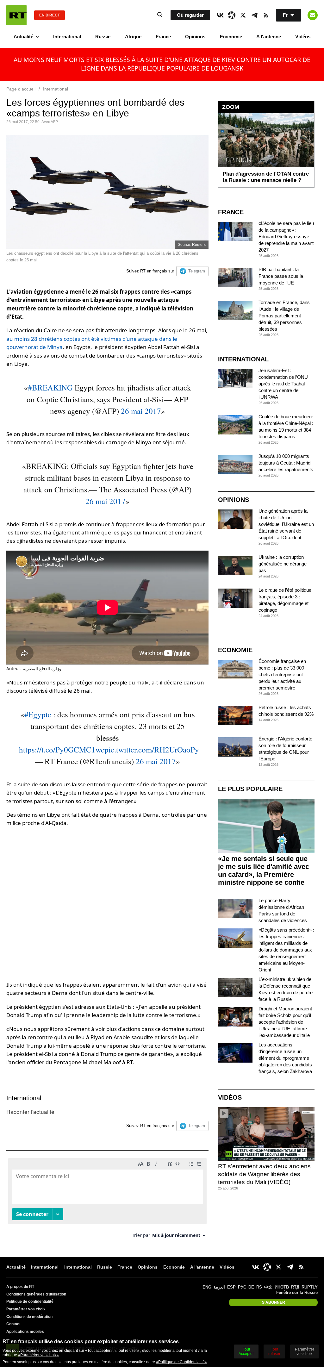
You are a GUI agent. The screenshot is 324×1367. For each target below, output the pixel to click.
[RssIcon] (266, 15)
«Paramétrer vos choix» (38, 1355)
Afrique (133, 36)
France (163, 36)
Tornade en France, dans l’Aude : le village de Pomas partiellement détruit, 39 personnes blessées (284, 316)
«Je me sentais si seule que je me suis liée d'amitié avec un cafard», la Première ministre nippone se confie (263, 870)
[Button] (313, 15)
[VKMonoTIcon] (220, 15)
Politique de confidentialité (29, 1301)
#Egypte (37, 714)
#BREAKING (50, 387)
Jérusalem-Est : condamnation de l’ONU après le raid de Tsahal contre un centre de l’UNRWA (283, 384)
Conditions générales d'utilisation (36, 1294)
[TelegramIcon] (254, 15)
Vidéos (302, 36)
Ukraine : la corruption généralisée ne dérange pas (283, 563)
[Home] (16, 15)
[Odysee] (232, 15)
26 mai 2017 (141, 411)
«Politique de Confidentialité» (181, 1362)
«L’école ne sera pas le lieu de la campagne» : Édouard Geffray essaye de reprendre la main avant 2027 (286, 237)
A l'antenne (268, 36)
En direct (49, 15)
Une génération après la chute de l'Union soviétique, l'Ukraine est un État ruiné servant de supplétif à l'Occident (286, 524)
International (67, 36)
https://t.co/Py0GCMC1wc (61, 749)
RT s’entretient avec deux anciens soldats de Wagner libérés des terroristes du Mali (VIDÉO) (264, 1174)
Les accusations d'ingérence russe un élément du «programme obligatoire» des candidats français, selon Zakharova (285, 1058)
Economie (231, 36)
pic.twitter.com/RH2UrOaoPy (151, 749)
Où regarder (190, 15)
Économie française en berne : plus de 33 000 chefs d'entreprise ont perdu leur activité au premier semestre (282, 674)
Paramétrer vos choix (26, 1309)
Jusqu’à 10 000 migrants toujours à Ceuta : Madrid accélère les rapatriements (286, 462)
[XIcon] (243, 15)
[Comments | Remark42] (107, 1200)
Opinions (195, 36)
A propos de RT (20, 1286)
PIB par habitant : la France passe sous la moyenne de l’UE (281, 276)
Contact (13, 1324)
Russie (102, 36)
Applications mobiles (25, 1331)
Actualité (23, 36)
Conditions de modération (29, 1316)
